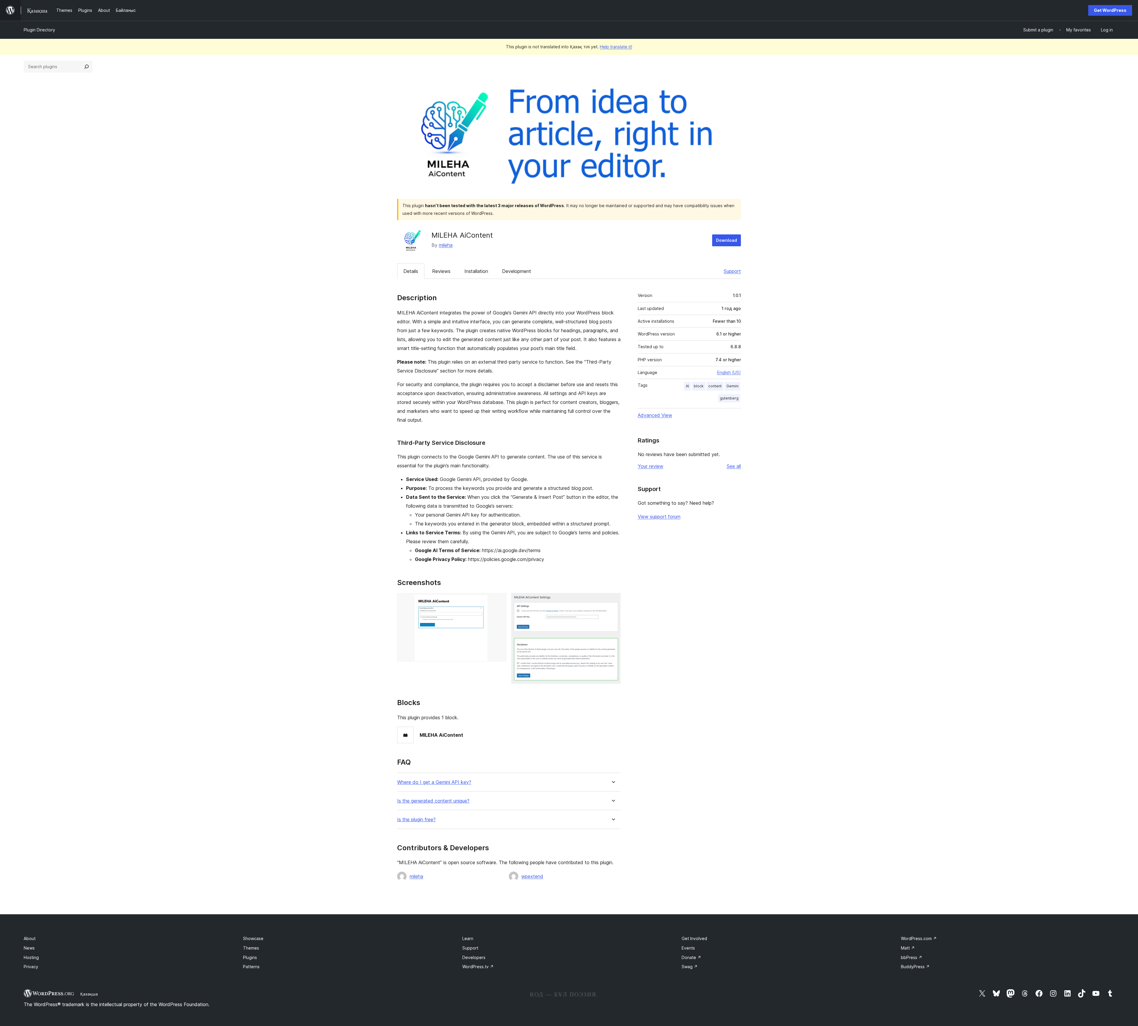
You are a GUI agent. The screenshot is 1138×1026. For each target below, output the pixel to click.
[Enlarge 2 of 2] (613, 601)
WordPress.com (919, 938)
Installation (476, 271)
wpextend (532, 876)
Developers (473, 957)
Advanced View (655, 415)
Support (732, 271)
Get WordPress (1110, 10)
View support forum (659, 517)
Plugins (250, 957)
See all (734, 466)
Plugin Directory (39, 29)
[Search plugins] (86, 67)
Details (410, 271)
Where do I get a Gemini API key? (434, 782)
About (30, 938)
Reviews (441, 271)
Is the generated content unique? (433, 801)
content (715, 386)
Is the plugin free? (416, 819)
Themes (251, 947)
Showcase (253, 938)
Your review (650, 466)
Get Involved (694, 938)
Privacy (31, 966)
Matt (908, 947)
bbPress (911, 957)
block (699, 386)
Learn (467, 938)
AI (687, 386)
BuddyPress (915, 966)
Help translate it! (616, 46)
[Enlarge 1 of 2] (498, 601)
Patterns (251, 966)
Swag (690, 966)
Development (516, 271)
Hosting (31, 957)
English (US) (729, 372)
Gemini (732, 386)
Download (726, 240)
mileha (446, 245)
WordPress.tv (478, 966)
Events (688, 947)
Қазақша (89, 994)
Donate (691, 957)
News (29, 947)
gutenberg (729, 398)
